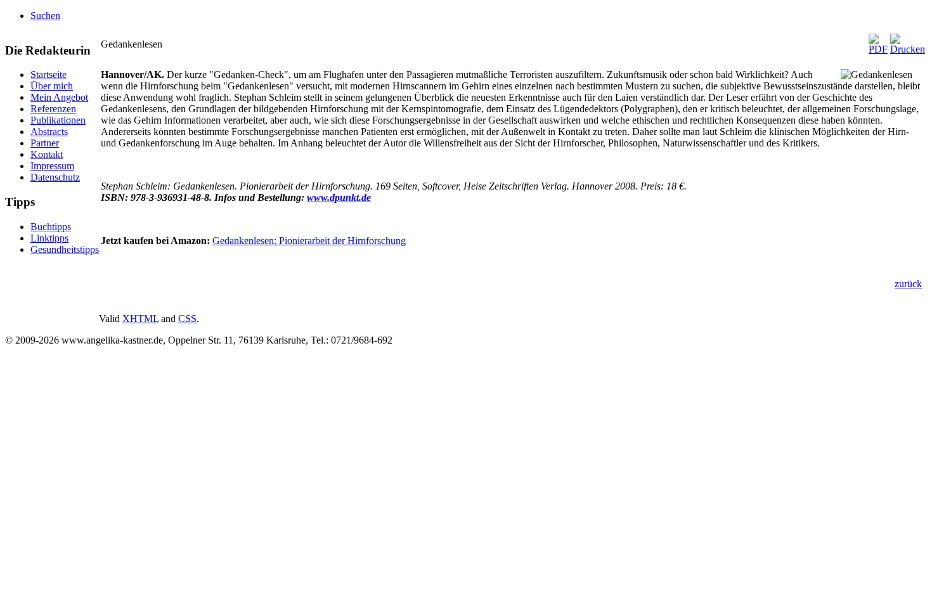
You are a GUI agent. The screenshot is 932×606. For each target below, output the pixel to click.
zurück (908, 283)
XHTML (140, 318)
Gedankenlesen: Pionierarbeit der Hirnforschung (309, 240)
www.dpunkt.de (339, 197)
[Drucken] (907, 49)
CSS (187, 318)
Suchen (45, 15)
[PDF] (878, 49)
